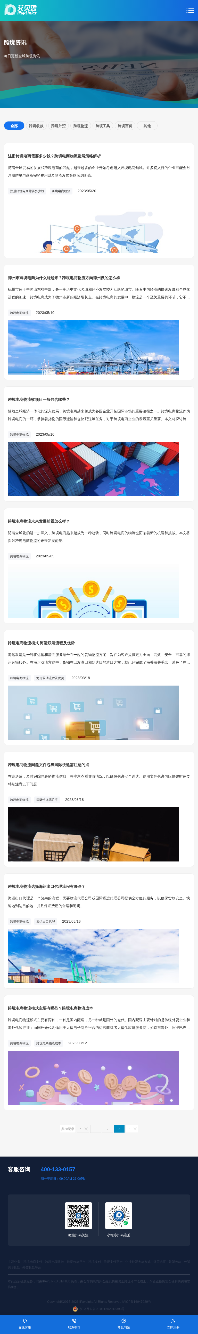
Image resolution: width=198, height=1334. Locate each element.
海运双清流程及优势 (50, 678)
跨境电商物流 (61, 191)
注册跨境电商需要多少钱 (27, 191)
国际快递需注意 (47, 800)
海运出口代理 (45, 921)
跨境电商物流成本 (48, 1043)
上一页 (83, 1129)
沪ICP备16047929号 (136, 1302)
